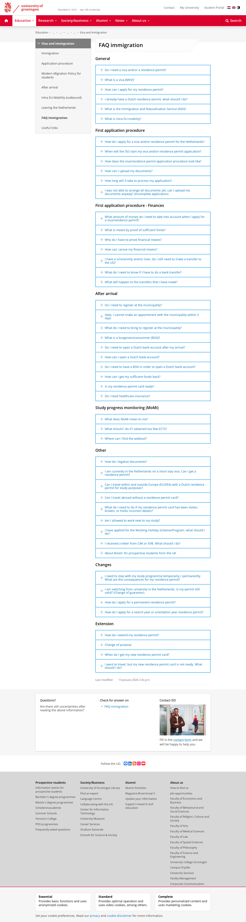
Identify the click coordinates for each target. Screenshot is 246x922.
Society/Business (92, 783)
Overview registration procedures (67, 32)
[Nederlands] (229, 7)
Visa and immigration (93, 32)
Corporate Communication (187, 884)
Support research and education (139, 806)
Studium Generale (91, 829)
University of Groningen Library (100, 788)
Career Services (90, 824)
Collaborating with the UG (96, 804)
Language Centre (91, 799)
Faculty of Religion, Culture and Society (189, 818)
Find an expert (89, 793)
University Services (182, 873)
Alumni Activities (135, 788)
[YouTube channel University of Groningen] (143, 764)
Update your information (141, 799)
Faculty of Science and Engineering (184, 855)
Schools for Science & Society (98, 835)
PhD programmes (46, 824)
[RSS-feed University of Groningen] (134, 764)
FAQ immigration (116, 706)
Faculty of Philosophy (183, 847)
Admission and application (60, 32)
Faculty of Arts (179, 826)
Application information (74, 32)
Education (41, 32)
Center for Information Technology (94, 811)
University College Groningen (188, 862)
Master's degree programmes (54, 802)
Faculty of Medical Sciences (187, 831)
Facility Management (183, 878)
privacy (95, 916)
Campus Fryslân (180, 867)
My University (189, 8)
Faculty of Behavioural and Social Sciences (186, 809)
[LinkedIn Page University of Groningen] (130, 764)
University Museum (92, 818)
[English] (233, 7)
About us (176, 783)
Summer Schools (46, 813)
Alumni (130, 783)
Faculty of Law (179, 837)
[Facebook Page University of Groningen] (125, 764)
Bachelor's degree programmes (55, 797)
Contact (169, 8)
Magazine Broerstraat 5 (140, 793)
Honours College (46, 818)
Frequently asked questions (52, 829)
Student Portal (214, 8)
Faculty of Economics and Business (186, 800)
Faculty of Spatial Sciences (186, 842)
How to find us (179, 788)
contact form (182, 740)
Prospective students (50, 783)
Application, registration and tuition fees (53, 32)
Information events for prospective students (49, 789)
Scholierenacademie (48, 808)
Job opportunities (181, 793)
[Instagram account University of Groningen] (139, 764)
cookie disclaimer (119, 916)
